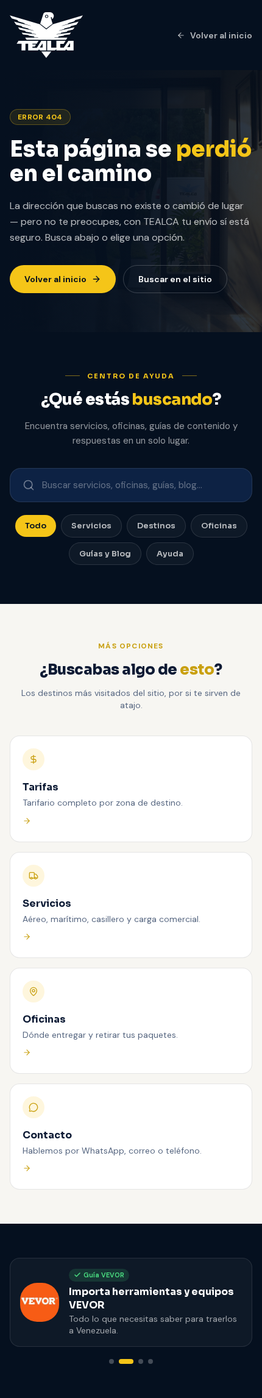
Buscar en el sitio (175, 279)
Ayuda (170, 553)
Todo (35, 525)
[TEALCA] (46, 35)
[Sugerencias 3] (140, 1361)
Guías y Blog (105, 553)
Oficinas (219, 525)
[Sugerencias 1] (111, 1361)
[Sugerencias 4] (150, 1361)
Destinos (156, 525)
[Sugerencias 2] (126, 1361)
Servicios (91, 525)
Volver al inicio (221, 35)
